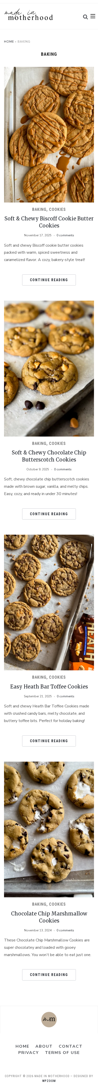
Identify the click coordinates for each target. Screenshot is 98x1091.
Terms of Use (62, 1052)
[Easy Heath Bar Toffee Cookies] (49, 537)
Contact (71, 1046)
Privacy (28, 1052)
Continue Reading (49, 280)
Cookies (57, 209)
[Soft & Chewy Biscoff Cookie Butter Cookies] (49, 70)
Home (9, 42)
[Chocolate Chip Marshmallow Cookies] (49, 764)
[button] (92, 16)
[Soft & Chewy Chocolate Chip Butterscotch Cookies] (49, 303)
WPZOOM (49, 1081)
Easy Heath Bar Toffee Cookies (49, 686)
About (44, 1046)
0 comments (65, 235)
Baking (39, 209)
